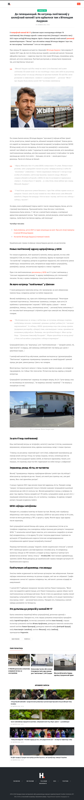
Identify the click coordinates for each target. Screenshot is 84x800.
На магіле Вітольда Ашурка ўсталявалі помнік (32, 237)
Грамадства (42, 10)
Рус (79, 4)
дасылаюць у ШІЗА (39, 272)
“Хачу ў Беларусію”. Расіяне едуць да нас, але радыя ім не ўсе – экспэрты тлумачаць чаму (41, 740)
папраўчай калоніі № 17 (21, 32)
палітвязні (16, 639)
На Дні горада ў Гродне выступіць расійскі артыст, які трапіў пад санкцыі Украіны (39, 757)
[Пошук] (72, 4)
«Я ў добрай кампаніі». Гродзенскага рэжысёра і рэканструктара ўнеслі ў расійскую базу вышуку (41, 703)
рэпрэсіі (27, 639)
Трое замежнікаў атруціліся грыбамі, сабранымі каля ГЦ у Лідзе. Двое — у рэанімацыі (40, 722)
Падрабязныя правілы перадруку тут (58, 796)
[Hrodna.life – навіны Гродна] (9, 4)
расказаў (70, 38)
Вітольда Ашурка (53, 50)
